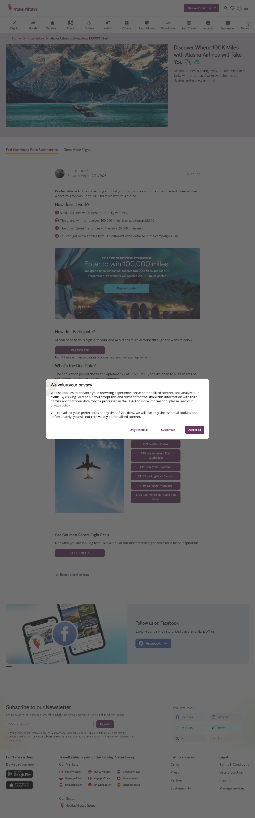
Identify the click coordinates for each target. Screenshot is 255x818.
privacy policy (60, 405)
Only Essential (139, 430)
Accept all (194, 430)
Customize (168, 430)
